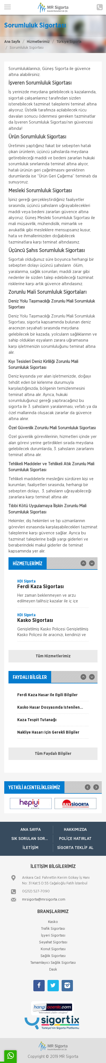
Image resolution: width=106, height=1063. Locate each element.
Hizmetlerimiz (38, 42)
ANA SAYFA (30, 830)
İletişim (30, 848)
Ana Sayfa (12, 42)
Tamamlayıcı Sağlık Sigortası (53, 963)
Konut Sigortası (53, 949)
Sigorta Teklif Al (75, 848)
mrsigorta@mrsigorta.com (43, 899)
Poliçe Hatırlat (75, 839)
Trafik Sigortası (53, 929)
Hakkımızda (75, 830)
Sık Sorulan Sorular (32, 839)
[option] (53, 593)
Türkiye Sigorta (69, 42)
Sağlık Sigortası (53, 956)
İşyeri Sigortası (53, 935)
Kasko (53, 922)
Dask (53, 969)
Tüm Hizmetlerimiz (53, 656)
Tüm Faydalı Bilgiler (53, 754)
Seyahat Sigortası (53, 942)
